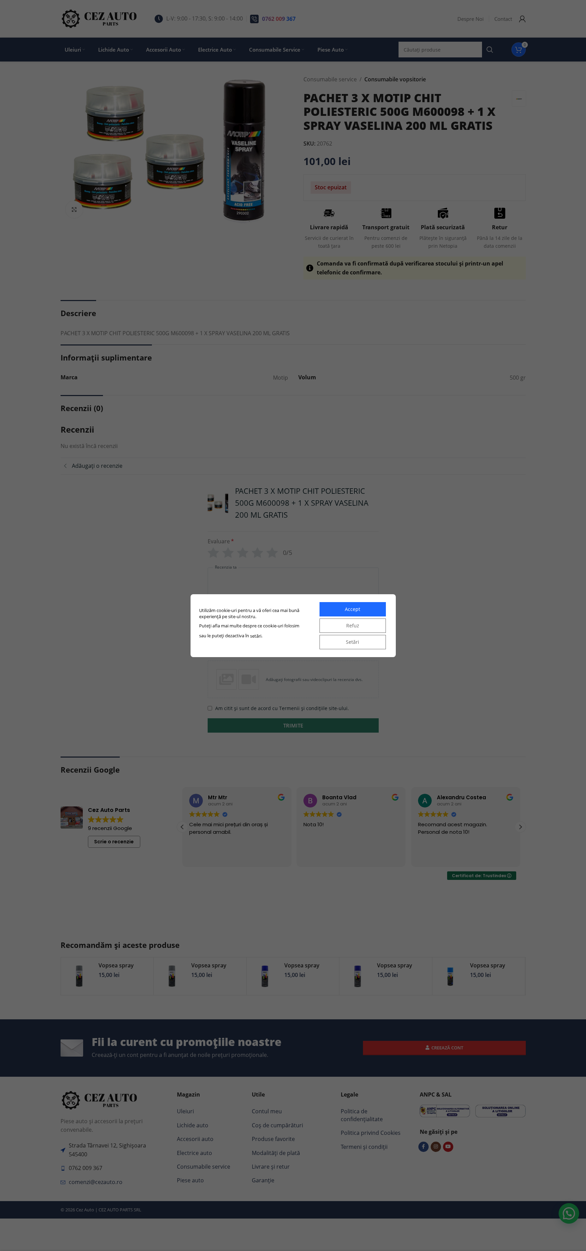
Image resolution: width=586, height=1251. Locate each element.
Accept (352, 609)
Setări (352, 642)
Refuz (352, 625)
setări (255, 636)
